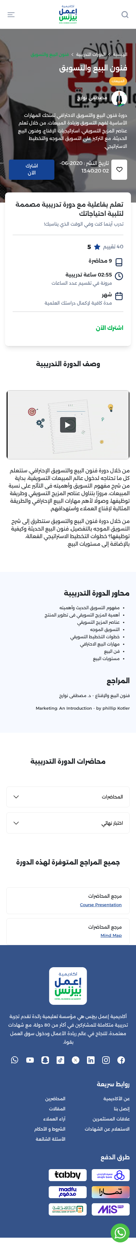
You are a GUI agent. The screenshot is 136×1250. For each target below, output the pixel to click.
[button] (11, 14)
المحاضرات (112, 796)
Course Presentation (101, 904)
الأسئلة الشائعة (50, 1139)
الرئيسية (120, 54)
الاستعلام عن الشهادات (107, 1129)
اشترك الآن (109, 328)
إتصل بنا (122, 1109)
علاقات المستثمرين (111, 1119)
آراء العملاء (54, 1119)
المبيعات (118, 81)
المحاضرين (55, 1098)
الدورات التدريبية (90, 54)
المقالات (57, 1109)
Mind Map (111, 935)
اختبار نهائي (112, 823)
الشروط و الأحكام (49, 1129)
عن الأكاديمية (116, 1098)
